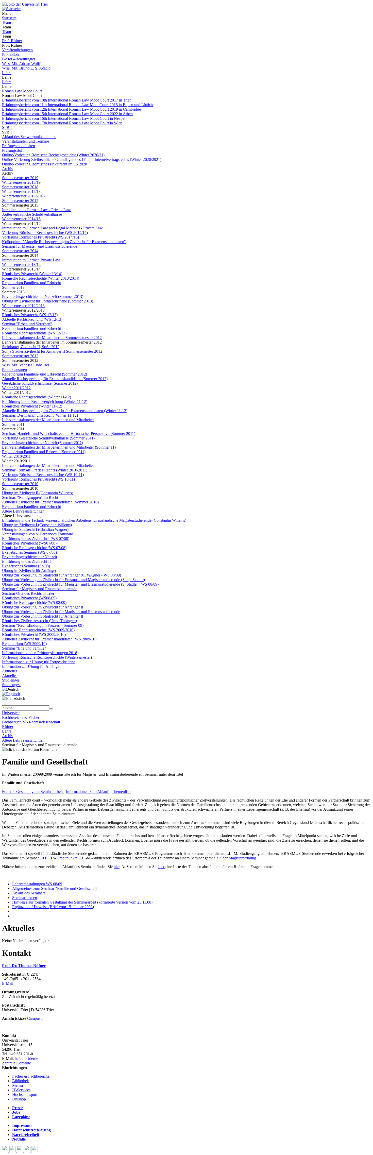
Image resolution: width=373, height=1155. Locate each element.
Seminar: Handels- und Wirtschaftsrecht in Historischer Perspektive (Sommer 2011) (68, 433)
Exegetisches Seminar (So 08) (26, 566)
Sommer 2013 (13, 287)
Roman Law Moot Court (22, 91)
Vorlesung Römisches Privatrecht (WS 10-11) (38, 479)
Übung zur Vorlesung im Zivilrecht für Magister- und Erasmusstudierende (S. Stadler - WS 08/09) (80, 584)
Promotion (10, 54)
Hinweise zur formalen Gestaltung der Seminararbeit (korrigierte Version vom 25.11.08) (82, 902)
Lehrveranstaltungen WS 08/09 (37, 884)
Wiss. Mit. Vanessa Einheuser (25, 365)
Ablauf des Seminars (28, 893)
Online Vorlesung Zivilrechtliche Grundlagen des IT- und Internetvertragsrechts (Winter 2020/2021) (81, 159)
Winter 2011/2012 (16, 388)
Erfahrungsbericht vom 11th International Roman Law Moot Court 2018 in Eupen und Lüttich (77, 105)
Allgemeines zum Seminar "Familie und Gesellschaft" (55, 888)
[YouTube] (20, 1150)
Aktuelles (9, 671)
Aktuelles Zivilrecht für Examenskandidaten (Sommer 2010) (50, 502)
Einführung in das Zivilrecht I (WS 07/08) (35, 538)
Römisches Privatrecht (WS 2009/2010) (34, 634)
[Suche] (4, 704)
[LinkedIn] (34, 1150)
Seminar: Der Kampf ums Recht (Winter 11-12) (40, 415)
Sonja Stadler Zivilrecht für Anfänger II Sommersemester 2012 (52, 351)
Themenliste (121, 791)
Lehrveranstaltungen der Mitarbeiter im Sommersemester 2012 (52, 337)
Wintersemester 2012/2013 (23, 305)
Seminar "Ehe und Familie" (24, 648)
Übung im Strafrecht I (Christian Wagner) (35, 529)
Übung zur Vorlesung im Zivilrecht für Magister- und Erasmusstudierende (61, 611)
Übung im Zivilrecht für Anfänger (29, 570)
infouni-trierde (26, 1058)
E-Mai (7, 983)
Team (6, 22)
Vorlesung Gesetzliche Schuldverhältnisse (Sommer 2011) (48, 438)
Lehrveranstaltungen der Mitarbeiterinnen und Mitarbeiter (48, 420)
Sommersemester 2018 (20, 187)
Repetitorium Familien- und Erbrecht (31, 283)
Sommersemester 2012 (20, 356)
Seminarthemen (24, 897)
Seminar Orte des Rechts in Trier (28, 593)
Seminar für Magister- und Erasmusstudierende (39, 246)
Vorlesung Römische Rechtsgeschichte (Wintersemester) (47, 657)
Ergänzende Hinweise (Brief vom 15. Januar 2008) (53, 907)
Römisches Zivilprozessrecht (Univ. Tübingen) (39, 621)
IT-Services (21, 1090)
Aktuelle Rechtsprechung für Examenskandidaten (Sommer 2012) (55, 379)
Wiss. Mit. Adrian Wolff (21, 63)
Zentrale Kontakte (16, 1063)
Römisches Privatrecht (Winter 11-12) (32, 406)
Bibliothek (20, 1081)
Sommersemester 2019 (20, 178)
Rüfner (7, 726)
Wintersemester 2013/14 (21, 264)
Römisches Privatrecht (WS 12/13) (30, 315)
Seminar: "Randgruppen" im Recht (30, 497)
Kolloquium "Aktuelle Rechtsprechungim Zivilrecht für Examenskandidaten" (64, 242)
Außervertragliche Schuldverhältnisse (32, 214)
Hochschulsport (24, 1094)
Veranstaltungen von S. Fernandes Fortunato (37, 534)
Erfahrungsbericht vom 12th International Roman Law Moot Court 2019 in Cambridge (71, 109)
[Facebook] (5, 1150)
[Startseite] (25, 4)
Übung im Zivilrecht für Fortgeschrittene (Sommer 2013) (47, 301)
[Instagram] (27, 1150)
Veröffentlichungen (17, 50)
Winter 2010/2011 (16, 456)
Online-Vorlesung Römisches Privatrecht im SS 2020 (44, 164)
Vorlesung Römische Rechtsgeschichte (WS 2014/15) (45, 232)
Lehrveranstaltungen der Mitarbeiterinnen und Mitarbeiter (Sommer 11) (59, 447)
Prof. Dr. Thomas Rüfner (24, 965)
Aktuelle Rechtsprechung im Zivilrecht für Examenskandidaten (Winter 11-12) (64, 411)
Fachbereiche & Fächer (20, 717)
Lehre (6, 73)
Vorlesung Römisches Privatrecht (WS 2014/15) (40, 237)
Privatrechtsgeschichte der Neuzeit (29, 557)
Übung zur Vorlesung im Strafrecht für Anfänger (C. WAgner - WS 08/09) (61, 575)
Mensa (17, 1085)
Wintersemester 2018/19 (21, 182)
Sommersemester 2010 (20, 484)
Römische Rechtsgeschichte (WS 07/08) (34, 548)
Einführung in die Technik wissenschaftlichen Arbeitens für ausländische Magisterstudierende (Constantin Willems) (94, 520)
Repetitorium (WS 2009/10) (24, 643)
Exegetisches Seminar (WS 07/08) (29, 552)
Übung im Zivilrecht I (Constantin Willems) (37, 525)
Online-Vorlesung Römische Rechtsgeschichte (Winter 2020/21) (53, 155)
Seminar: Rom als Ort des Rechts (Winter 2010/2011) (44, 470)
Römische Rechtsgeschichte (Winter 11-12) (36, 397)
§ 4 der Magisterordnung (235, 858)
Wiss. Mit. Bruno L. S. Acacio (26, 68)
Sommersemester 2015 (20, 200)
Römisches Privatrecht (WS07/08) (29, 543)
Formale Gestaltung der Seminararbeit (33, 791)
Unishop (19, 1099)
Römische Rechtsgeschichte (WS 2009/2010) (38, 630)
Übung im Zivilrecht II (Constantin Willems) (37, 493)
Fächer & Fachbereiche (30, 1076)
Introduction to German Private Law (31, 260)
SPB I (7, 127)
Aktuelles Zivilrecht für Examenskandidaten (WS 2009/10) (49, 639)
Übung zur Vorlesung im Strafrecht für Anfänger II (42, 616)
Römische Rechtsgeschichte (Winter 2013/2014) (40, 278)
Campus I (35, 1018)
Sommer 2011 (13, 424)
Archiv (7, 168)
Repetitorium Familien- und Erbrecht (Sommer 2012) (44, 374)
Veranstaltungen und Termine (25, 141)
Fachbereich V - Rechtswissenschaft (31, 722)
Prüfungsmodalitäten (18, 146)
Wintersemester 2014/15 (21, 219)
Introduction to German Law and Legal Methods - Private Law (52, 228)
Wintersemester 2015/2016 (23, 196)
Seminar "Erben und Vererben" (27, 324)
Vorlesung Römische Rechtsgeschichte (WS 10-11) (43, 474)
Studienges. (11, 680)
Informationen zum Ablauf (87, 791)
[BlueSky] (13, 1150)
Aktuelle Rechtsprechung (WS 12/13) (32, 319)
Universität (11, 713)
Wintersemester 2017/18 (21, 191)
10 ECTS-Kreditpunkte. (59, 858)
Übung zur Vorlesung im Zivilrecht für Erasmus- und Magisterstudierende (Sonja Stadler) (73, 580)
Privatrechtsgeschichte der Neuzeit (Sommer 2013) (42, 296)
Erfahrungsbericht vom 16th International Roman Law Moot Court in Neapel (63, 118)
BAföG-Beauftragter (18, 59)
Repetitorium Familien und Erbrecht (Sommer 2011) (44, 452)
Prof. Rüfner (12, 41)
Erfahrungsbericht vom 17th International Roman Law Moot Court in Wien (62, 123)
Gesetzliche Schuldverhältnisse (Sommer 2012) (40, 383)
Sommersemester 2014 (20, 251)
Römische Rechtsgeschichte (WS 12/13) (34, 333)
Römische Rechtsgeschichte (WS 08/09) (34, 602)
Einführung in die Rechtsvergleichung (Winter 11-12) (44, 401)
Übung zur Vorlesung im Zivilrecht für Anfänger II (42, 607)
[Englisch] (11, 694)
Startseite (9, 18)
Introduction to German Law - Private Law (36, 210)
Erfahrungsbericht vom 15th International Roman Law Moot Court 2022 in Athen (67, 114)
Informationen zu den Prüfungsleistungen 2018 (39, 653)
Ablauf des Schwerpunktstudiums (29, 136)
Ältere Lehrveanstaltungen (23, 511)
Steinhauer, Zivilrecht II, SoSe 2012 (30, 347)
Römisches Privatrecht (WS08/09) (29, 598)
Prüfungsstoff (13, 150)
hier (117, 866)
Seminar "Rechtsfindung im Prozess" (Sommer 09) (42, 625)
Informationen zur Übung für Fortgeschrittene (38, 662)
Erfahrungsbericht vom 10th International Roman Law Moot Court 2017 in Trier (66, 100)
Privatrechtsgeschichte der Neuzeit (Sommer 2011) (42, 442)
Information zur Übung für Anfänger (31, 666)
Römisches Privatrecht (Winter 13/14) (32, 273)
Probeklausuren (14, 369)
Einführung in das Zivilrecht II (26, 561)
